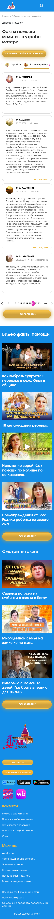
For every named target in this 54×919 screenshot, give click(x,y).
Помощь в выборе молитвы (17, 819)
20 (30, 303)
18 (24, 303)
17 (21, 303)
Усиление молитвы (12, 864)
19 (27, 303)
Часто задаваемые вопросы (18, 859)
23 (39, 303)
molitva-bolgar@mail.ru (15, 814)
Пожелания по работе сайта (18, 831)
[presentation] (1, 64)
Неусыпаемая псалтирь (16, 876)
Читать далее (40, 179)
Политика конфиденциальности (20, 892)
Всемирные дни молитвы (16, 881)
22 (36, 303)
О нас (5, 836)
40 (45, 303)
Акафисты (8, 853)
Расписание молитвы (14, 870)
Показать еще (27, 314)
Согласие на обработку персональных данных (25, 904)
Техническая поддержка (16, 825)
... (12, 303)
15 (15, 303)
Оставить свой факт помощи (24, 53)
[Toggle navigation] (49, 6)
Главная (6, 16)
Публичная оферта (13, 898)
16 (18, 303)
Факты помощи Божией (26, 16)
